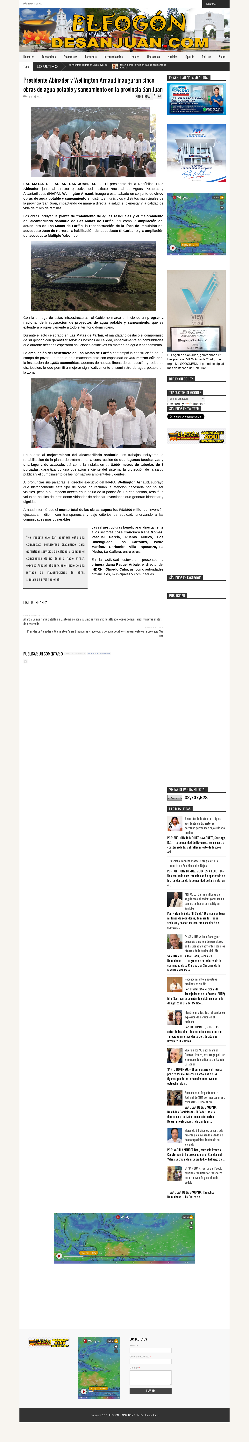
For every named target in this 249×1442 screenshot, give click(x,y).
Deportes (28, 56)
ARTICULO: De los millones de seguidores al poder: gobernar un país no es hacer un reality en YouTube (204, 901)
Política (206, 56)
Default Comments (75, 653)
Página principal (32, 4)
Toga (26, 66)
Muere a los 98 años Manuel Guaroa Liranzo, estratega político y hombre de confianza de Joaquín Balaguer (205, 1057)
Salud (222, 56)
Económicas (70, 56)
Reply (29, 96)
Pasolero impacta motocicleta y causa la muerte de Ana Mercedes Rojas (193, 863)
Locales (135, 56)
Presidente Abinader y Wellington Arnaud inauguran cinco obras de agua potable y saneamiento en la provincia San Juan (95, 633)
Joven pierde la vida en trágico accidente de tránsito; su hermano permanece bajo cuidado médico (205, 825)
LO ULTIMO (47, 66)
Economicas (49, 56)
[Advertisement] (196, 511)
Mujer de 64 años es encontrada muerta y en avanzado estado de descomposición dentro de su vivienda (204, 1137)
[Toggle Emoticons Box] (25, 661)
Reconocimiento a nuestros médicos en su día (201, 981)
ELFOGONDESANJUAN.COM (123, 1415)
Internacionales (113, 56)
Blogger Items (151, 1415)
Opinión (189, 56)
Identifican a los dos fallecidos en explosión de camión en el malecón (205, 1017)
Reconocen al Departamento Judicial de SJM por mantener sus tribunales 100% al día (205, 1097)
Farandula (91, 56)
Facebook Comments (99, 653)
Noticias (173, 56)
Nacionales (153, 56)
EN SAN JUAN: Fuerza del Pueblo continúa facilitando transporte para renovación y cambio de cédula (203, 1175)
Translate (198, 404)
